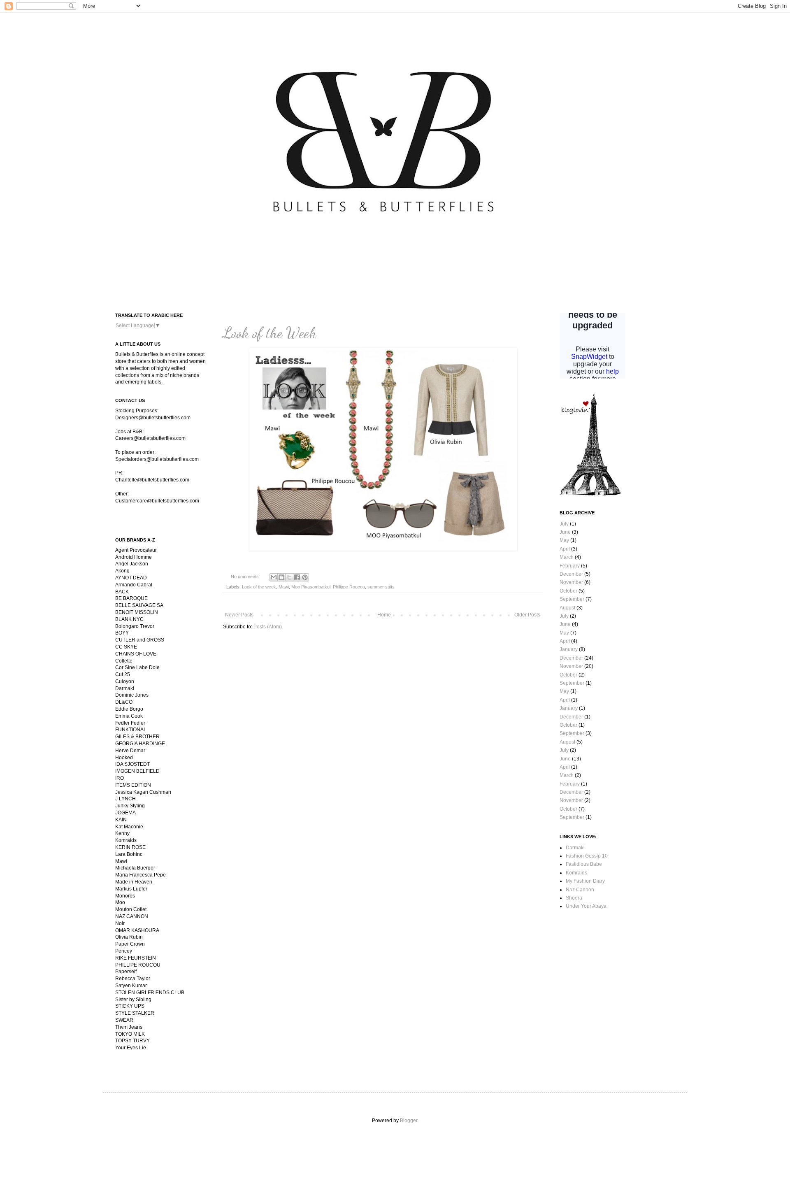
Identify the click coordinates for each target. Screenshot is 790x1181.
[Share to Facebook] (297, 577)
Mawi (284, 586)
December (571, 574)
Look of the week (259, 586)
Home (384, 615)
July (564, 524)
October (568, 591)
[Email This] (274, 577)
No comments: (246, 576)
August (567, 608)
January (569, 649)
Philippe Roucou (349, 586)
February (570, 566)
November (571, 582)
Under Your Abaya (586, 906)
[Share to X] (289, 577)
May (564, 540)
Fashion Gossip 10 (587, 856)
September (572, 599)
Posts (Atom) (267, 627)
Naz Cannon (580, 890)
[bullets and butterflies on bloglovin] (590, 494)
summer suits (381, 586)
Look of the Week (269, 333)
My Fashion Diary (585, 881)
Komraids (576, 873)
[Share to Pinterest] (305, 577)
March (567, 557)
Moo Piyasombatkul (310, 586)
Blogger (408, 1120)
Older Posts (527, 615)
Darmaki (575, 848)
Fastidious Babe (584, 864)
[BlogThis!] (281, 577)
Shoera (574, 898)
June (565, 532)
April (565, 549)
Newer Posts (239, 615)
